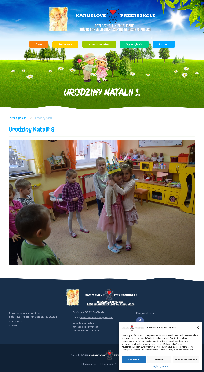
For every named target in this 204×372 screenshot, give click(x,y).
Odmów (159, 359)
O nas (39, 44)
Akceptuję (133, 359)
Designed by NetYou (112, 364)
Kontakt (163, 44)
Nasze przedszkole (99, 44)
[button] (197, 327)
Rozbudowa (65, 44)
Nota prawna (89, 364)
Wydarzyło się (134, 44)
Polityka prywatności (160, 366)
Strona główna (17, 118)
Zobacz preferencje (186, 359)
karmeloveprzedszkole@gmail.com (96, 317)
